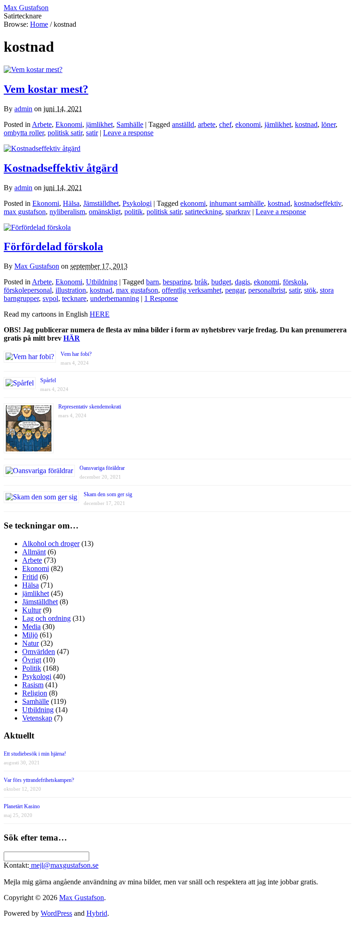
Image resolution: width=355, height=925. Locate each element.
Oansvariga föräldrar (102, 468)
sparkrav (238, 212)
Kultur (31, 610)
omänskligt (105, 212)
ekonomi (248, 124)
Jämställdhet (101, 203)
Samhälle (129, 124)
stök (310, 290)
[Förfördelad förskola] (37, 227)
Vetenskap (37, 718)
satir (92, 133)
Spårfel (48, 380)
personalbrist (266, 290)
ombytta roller (24, 133)
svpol (50, 298)
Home (39, 24)
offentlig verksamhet (191, 290)
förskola (294, 282)
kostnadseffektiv (317, 203)
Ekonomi (68, 124)
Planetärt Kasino (22, 806)
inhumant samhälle (236, 203)
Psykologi (137, 203)
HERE (100, 314)
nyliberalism (67, 212)
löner (328, 124)
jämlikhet (99, 124)
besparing (177, 282)
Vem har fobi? (76, 354)
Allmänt (34, 552)
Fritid (30, 577)
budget (221, 282)
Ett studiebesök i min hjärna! (35, 754)
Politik (31, 668)
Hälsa (71, 203)
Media (31, 627)
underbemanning (114, 298)
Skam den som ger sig (108, 494)
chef (225, 124)
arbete (206, 124)
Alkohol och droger (51, 543)
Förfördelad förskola (53, 246)
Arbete (42, 124)
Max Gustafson (36, 266)
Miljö (30, 635)
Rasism (32, 685)
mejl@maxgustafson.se (63, 865)
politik (133, 212)
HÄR (71, 338)
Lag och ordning (46, 618)
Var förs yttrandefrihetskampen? (39, 780)
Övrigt (31, 660)
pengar (235, 290)
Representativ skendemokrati (89, 406)
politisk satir (65, 133)
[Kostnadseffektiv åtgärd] (42, 148)
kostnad (306, 124)
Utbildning (101, 282)
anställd (183, 124)
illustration (70, 290)
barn (152, 282)
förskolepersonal (28, 290)
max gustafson (25, 212)
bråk (201, 282)
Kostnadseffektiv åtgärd (61, 168)
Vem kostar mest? (46, 89)
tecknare (74, 298)
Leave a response (128, 133)
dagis (242, 282)
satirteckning (203, 212)
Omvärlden (38, 651)
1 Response (161, 298)
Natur (30, 643)
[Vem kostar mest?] (33, 69)
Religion (34, 693)
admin (23, 109)
